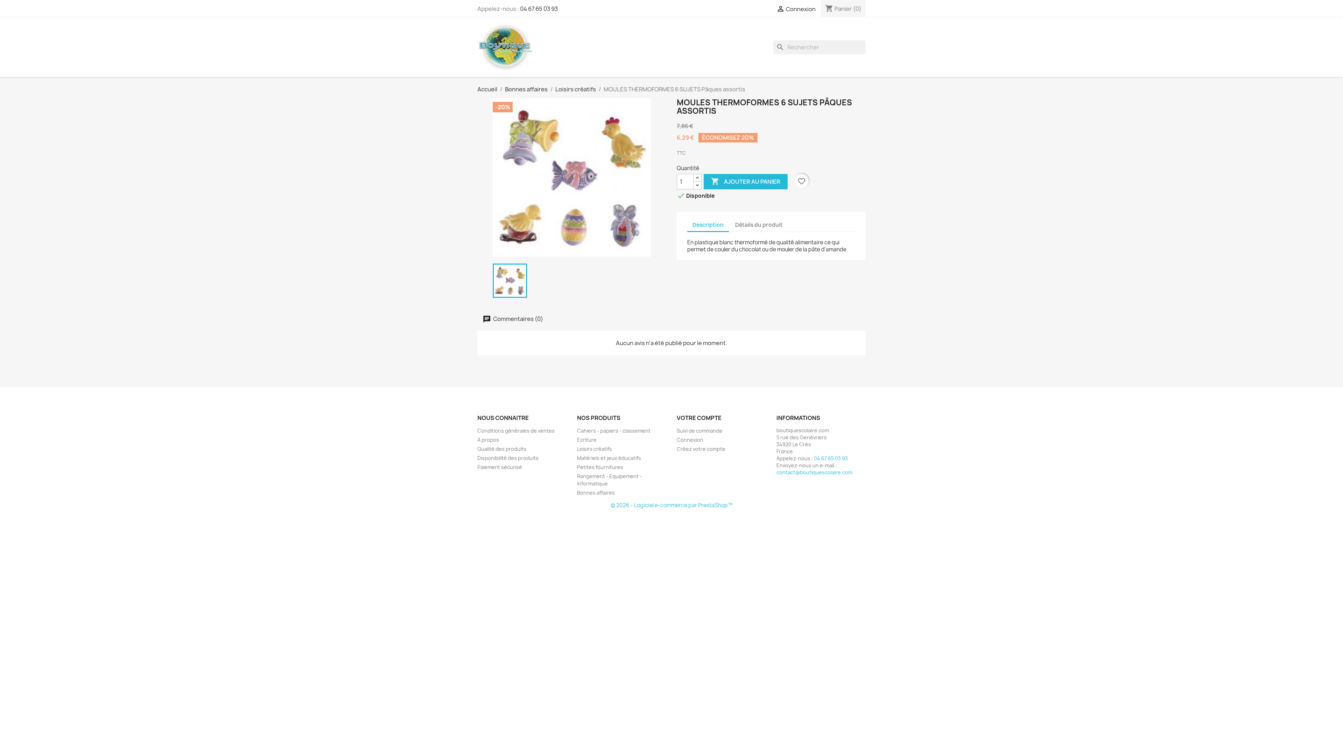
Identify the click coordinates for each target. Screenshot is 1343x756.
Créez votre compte (701, 449)
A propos (488, 439)
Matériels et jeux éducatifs (609, 458)
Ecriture (587, 439)
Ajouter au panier (745, 181)
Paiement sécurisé (499, 467)
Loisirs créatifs (594, 449)
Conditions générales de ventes (516, 430)
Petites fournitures (600, 467)
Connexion (690, 439)
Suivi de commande (700, 430)
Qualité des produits (501, 449)
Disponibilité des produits (508, 458)
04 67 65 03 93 (539, 9)
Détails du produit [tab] (759, 225)
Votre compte (699, 418)
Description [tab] (708, 225)
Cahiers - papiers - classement (614, 430)
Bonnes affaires (596, 492)
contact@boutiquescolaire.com (814, 472)
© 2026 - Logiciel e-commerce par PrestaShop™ (672, 505)
